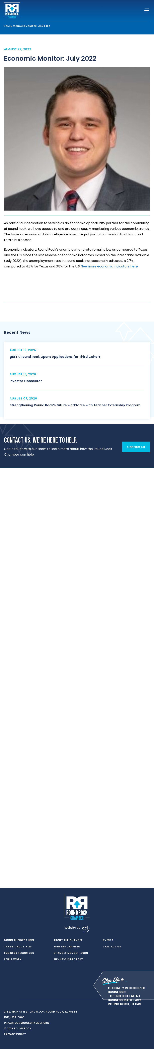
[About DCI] (85, 929)
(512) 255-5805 (14, 1017)
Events (108, 940)
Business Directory (68, 959)
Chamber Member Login (71, 953)
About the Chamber (68, 940)
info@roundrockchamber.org (26, 1023)
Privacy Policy (15, 1034)
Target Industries (18, 946)
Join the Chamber (67, 946)
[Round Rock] (12, 10)
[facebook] (6, 1000)
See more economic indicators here (109, 266)
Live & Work (12, 959)
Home (7, 26)
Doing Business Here (19, 940)
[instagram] (14, 1000)
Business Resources (19, 953)
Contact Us (112, 946)
